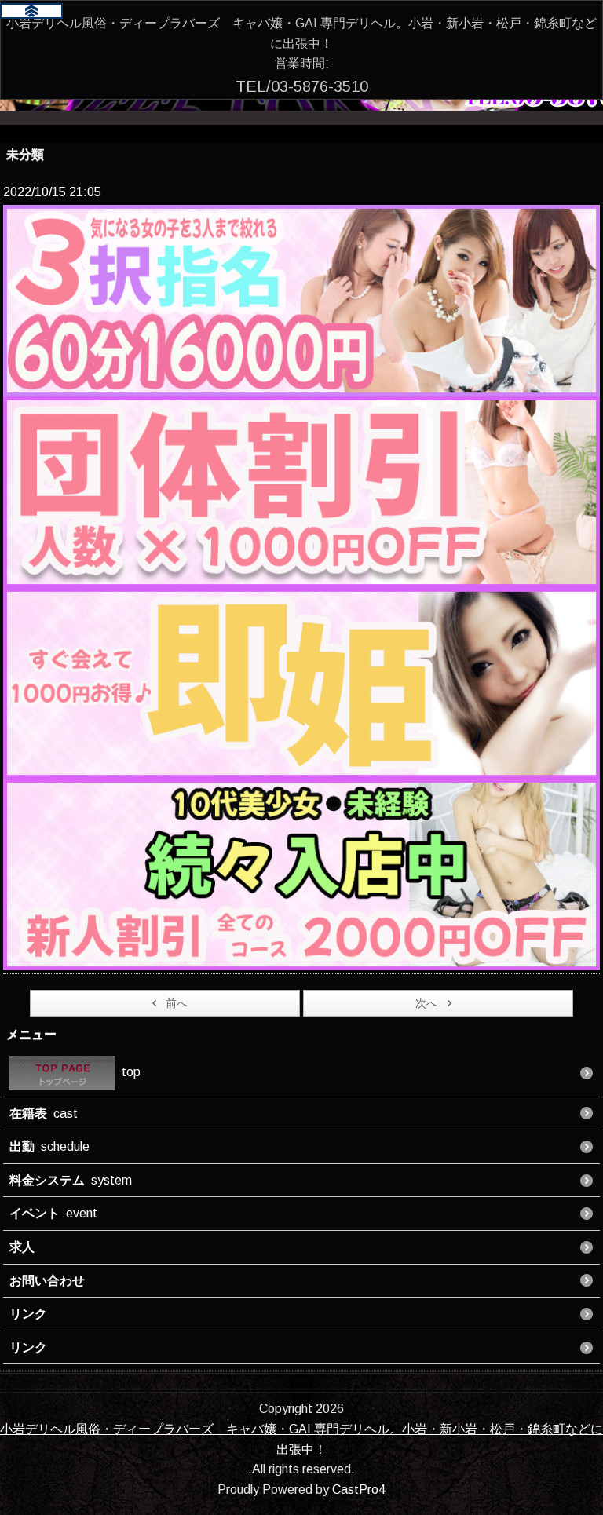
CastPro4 (359, 1489)
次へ (426, 1003)
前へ (177, 1003)
